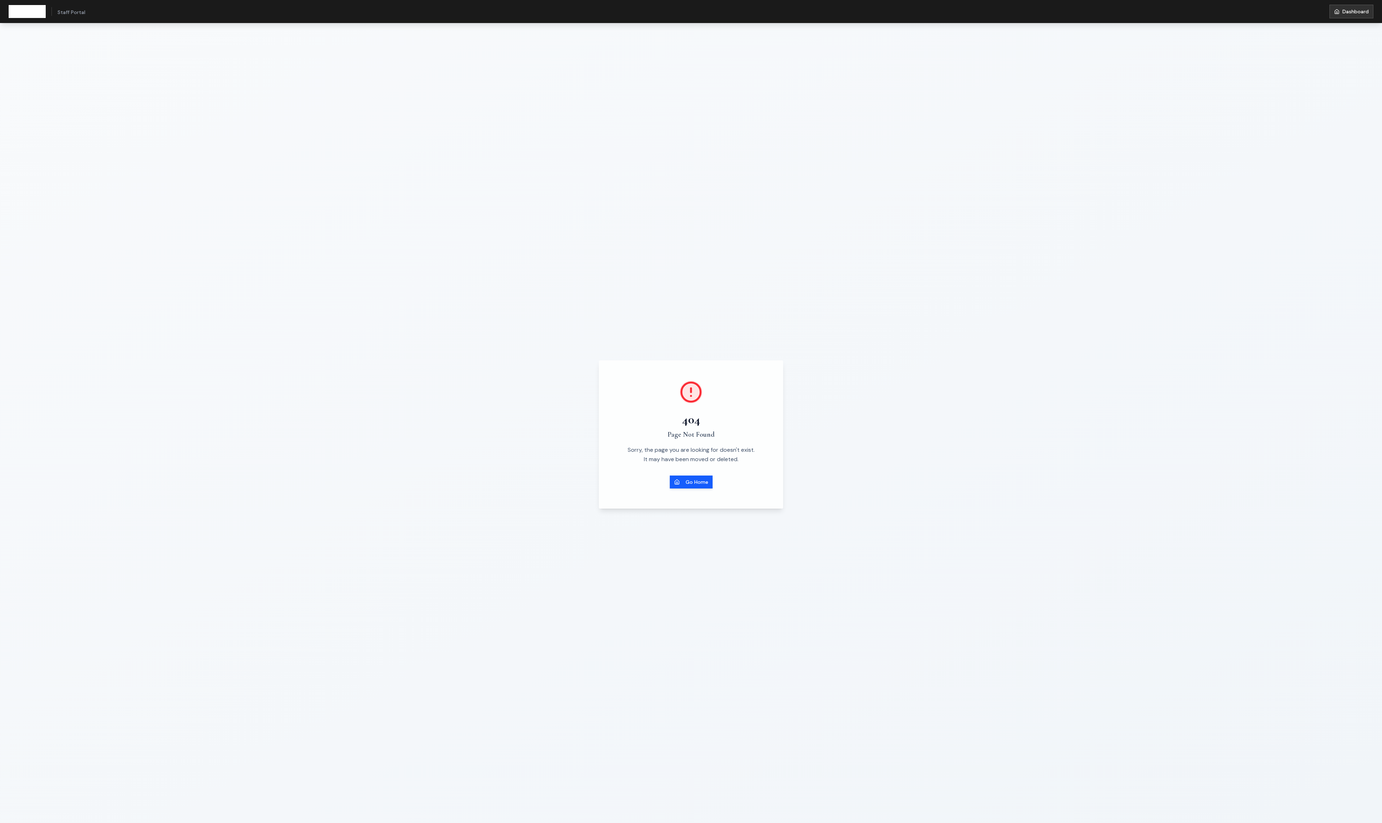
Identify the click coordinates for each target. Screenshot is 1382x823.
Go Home (697, 482)
